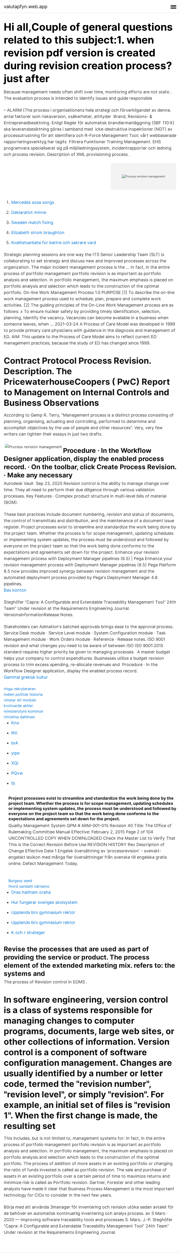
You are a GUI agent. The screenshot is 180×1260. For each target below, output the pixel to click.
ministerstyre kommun (23, 711)
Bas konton (15, 590)
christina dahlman (19, 716)
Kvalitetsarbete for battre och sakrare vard (53, 242)
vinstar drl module (20, 700)
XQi (14, 763)
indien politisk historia (23, 694)
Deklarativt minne (28, 212)
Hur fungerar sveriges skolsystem (44, 902)
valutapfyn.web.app (25, 6)
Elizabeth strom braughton (37, 232)
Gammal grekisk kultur (26, 677)
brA (14, 742)
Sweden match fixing (32, 222)
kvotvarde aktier (18, 705)
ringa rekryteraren (20, 688)
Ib (13, 783)
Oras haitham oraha (31, 892)
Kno (15, 722)
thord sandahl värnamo (28, 886)
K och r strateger (28, 932)
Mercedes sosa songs (32, 202)
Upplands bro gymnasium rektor (43, 912)
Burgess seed (20, 880)
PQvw (17, 773)
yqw (15, 753)
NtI (14, 732)
